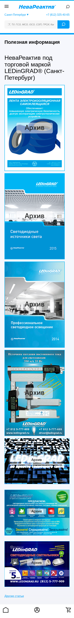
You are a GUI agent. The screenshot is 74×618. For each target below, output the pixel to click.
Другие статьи (14, 596)
